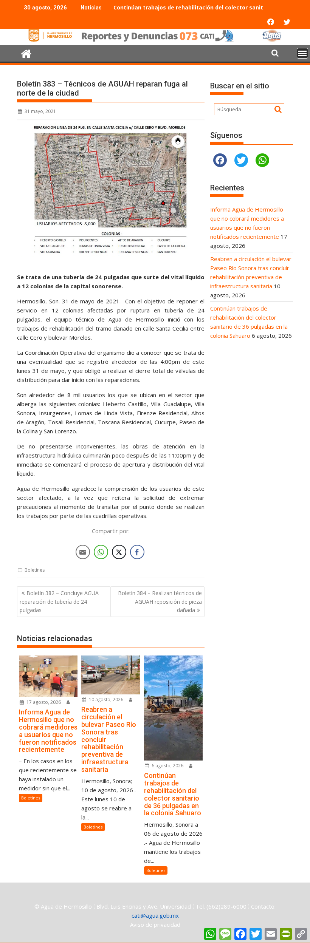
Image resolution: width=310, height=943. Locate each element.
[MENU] (302, 53)
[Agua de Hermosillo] (155, 40)
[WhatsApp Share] (101, 552)
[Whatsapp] (262, 160)
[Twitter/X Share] (119, 552)
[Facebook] (220, 160)
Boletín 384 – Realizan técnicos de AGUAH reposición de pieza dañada (160, 601)
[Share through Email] (83, 552)
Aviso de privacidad (155, 924)
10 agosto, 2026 (105, 699)
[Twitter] (241, 160)
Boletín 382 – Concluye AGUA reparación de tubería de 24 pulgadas (59, 601)
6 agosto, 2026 (166, 765)
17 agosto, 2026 (43, 702)
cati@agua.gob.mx (155, 915)
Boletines (35, 570)
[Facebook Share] (137, 552)
